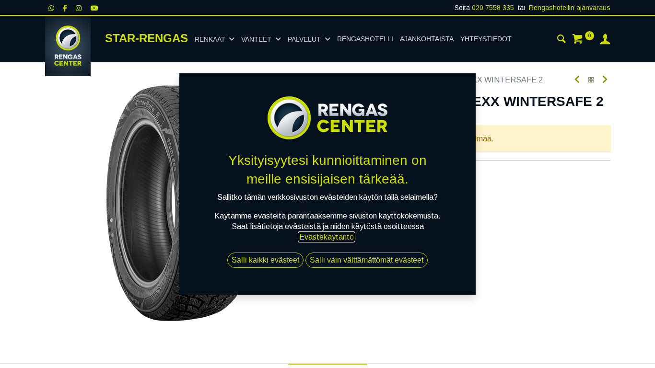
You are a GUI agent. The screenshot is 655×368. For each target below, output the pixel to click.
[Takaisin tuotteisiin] (591, 80)
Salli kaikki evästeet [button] (265, 260)
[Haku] (561, 40)
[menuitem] (365, 39)
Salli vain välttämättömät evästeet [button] (366, 260)
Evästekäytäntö (326, 237)
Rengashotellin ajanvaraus (569, 8)
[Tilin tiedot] (605, 40)
